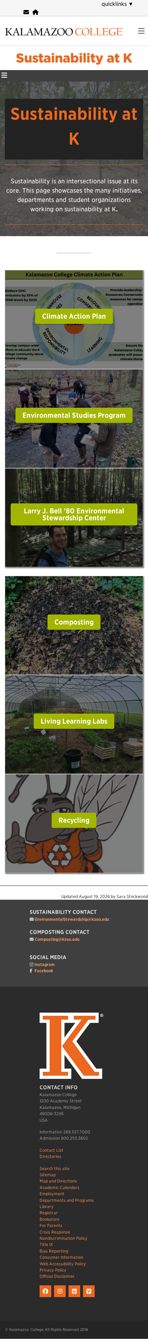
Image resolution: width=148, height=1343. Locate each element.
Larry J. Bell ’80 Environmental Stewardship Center (74, 514)
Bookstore (50, 1219)
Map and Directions (58, 1180)
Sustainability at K (74, 58)
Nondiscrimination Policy (63, 1238)
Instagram (44, 964)
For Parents (51, 1225)
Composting (74, 622)
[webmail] (26, 12)
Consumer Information (61, 1257)
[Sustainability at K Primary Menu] (4, 75)
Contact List (51, 1150)
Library (47, 1206)
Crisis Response (55, 1232)
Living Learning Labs (74, 721)
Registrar (49, 1212)
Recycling (74, 820)
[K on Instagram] (61, 1297)
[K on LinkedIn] (75, 1297)
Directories (50, 1156)
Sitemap (48, 1174)
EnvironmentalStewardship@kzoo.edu (72, 919)
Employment (52, 1193)
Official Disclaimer (57, 1276)
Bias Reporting (54, 1251)
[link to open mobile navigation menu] (141, 31)
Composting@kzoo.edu (57, 939)
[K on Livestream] (89, 1297)
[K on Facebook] (47, 1297)
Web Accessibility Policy (63, 1263)
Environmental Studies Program (74, 415)
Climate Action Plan (74, 316)
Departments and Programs (67, 1200)
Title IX (46, 1244)
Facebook (43, 970)
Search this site (55, 1168)
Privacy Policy (53, 1270)
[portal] (35, 12)
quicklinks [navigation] (118, 4)
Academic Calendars (60, 1187)
